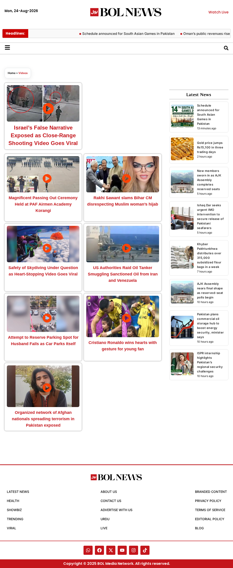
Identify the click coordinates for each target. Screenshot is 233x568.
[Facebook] (99, 550)
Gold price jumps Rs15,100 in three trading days (210, 147)
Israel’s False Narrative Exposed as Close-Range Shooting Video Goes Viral (43, 135)
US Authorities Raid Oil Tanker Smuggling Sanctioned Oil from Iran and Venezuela (123, 274)
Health (13, 501)
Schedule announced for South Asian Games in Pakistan (121, 33)
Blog (199, 528)
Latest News (18, 492)
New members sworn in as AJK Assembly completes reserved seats (209, 180)
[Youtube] (122, 550)
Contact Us (111, 501)
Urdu (105, 519)
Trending (15, 519)
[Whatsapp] (88, 550)
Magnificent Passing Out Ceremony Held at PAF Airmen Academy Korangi (43, 204)
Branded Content (211, 492)
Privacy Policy (208, 501)
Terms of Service (210, 510)
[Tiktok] (144, 550)
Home (11, 73)
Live (104, 528)
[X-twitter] (110, 550)
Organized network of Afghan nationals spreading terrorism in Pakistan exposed (43, 419)
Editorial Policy (209, 519)
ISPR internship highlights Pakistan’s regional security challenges (210, 362)
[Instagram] (133, 550)
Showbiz (14, 510)
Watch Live (218, 12)
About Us (109, 492)
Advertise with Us (116, 510)
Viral (11, 528)
